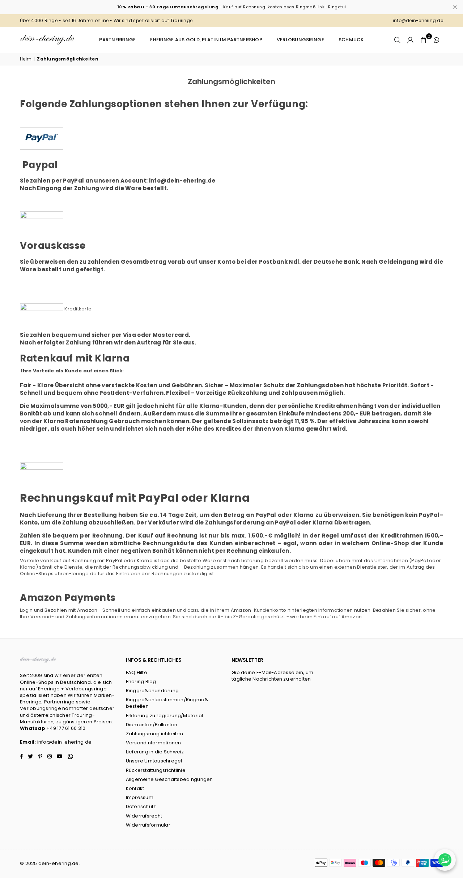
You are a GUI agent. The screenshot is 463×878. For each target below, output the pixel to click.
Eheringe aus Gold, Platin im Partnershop (206, 39)
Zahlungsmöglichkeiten (154, 733)
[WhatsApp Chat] (445, 860)
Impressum (139, 797)
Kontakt (135, 788)
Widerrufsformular (148, 824)
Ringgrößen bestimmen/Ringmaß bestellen (167, 703)
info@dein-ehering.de (64, 742)
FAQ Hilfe (136, 672)
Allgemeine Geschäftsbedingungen (169, 779)
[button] (423, 39)
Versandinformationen (153, 742)
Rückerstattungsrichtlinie (156, 770)
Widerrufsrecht (144, 815)
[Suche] (397, 39)
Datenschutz (141, 806)
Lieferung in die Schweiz (155, 751)
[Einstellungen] (410, 39)
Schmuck (351, 39)
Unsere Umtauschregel (154, 760)
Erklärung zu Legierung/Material (164, 715)
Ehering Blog (141, 681)
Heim (25, 59)
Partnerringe (117, 39)
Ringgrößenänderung (152, 690)
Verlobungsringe (300, 39)
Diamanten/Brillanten (152, 724)
